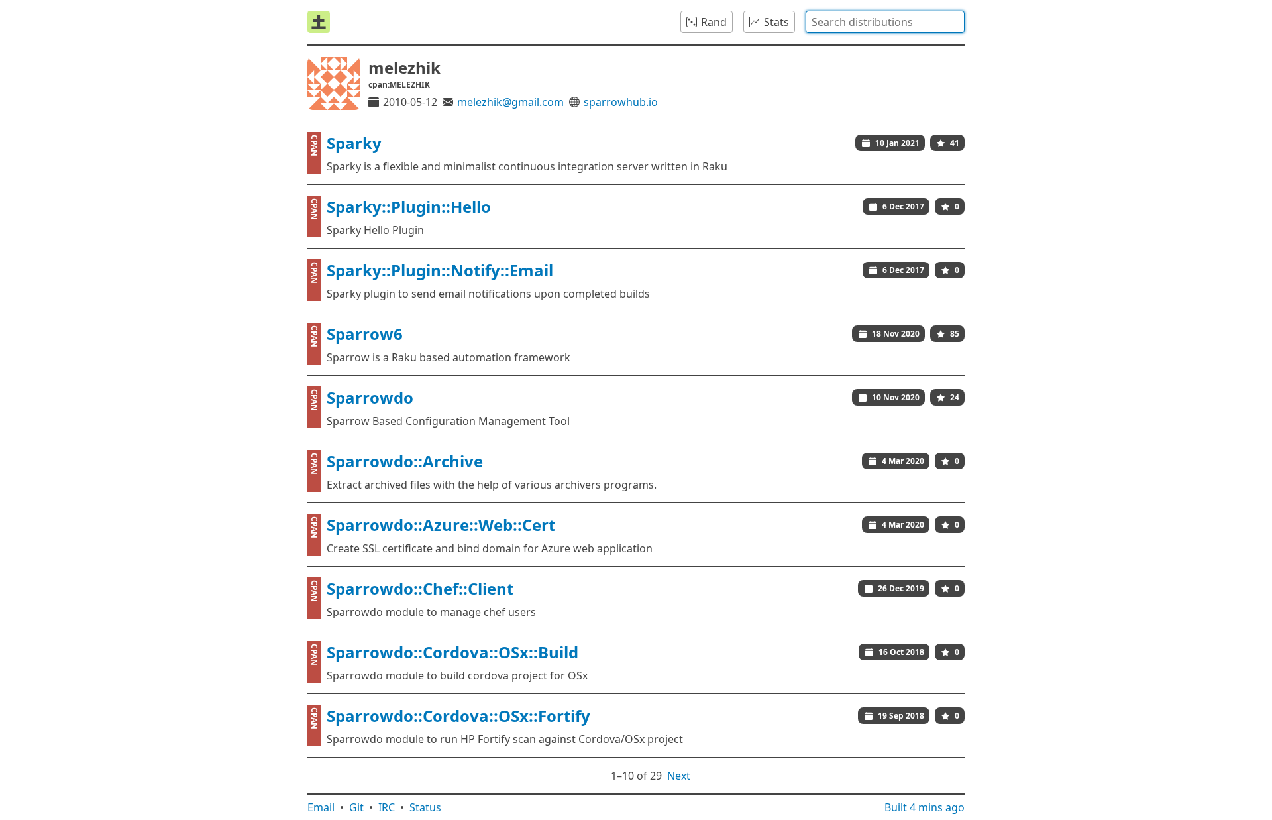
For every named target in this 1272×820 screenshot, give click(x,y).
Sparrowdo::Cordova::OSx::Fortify (458, 716)
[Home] (318, 22)
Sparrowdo (370, 397)
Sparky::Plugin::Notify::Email (440, 270)
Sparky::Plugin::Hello (409, 206)
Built (924, 807)
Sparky (354, 143)
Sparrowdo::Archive (405, 461)
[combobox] (885, 22)
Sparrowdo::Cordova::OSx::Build (452, 652)
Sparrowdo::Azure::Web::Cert (441, 525)
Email (321, 807)
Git (356, 807)
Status (425, 807)
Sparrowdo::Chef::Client (420, 588)
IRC (386, 807)
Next (678, 775)
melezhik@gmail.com (510, 102)
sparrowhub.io (621, 102)
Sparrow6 (365, 334)
